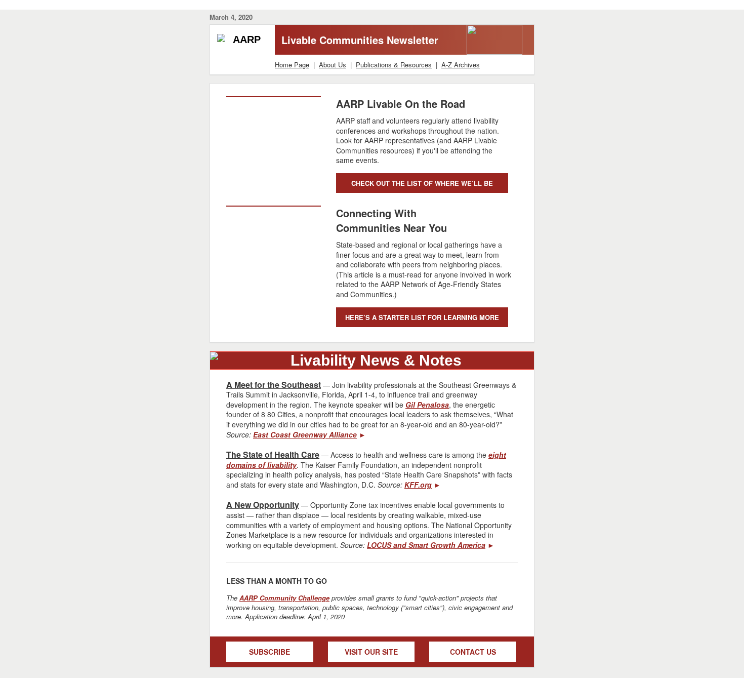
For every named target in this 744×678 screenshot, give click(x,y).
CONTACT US (473, 652)
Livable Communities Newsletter (359, 39)
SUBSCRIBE (269, 652)
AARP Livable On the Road (400, 103)
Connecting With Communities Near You (391, 220)
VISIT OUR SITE (371, 652)
